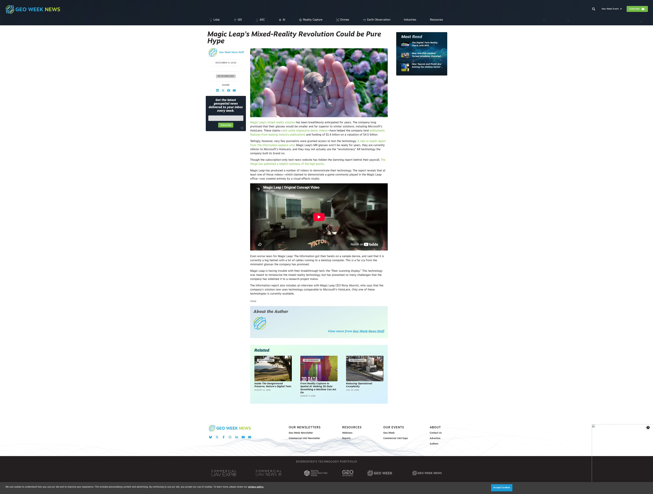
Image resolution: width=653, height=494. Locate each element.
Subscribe (225, 125)
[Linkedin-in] (237, 437)
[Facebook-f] (224, 437)
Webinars (347, 433)
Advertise (435, 438)
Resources (352, 427)
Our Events (393, 427)
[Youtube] (243, 437)
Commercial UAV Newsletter (304, 438)
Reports (346, 438)
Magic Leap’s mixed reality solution (272, 122)
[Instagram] (230, 437)
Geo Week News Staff (231, 52)
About (435, 427)
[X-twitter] (217, 437)
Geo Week (389, 433)
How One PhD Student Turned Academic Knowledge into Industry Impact (427, 55)
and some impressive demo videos (305, 130)
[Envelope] (250, 437)
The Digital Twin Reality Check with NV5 (425, 44)
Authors (434, 444)
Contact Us (436, 433)
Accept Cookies (501, 488)
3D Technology (226, 76)
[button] (217, 90)
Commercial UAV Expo (395, 438)
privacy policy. (256, 487)
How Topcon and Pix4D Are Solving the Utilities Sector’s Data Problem (427, 66)
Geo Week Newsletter (301, 433)
